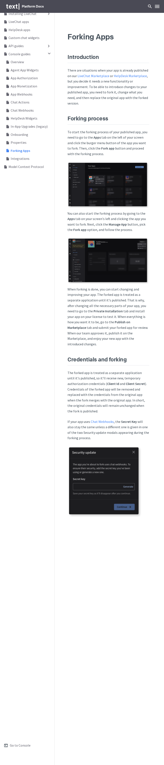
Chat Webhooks (102, 421)
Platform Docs (33, 6)
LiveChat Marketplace (93, 76)
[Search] (150, 6)
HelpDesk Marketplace (130, 76)
